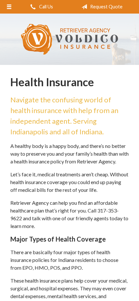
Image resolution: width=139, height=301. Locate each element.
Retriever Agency (69, 39)
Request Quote (106, 6)
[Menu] (9, 6)
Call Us (45, 6)
